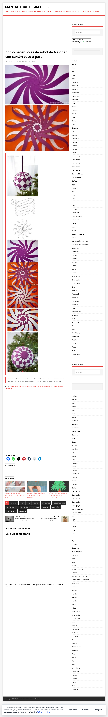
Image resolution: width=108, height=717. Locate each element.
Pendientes (75, 301)
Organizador (76, 280)
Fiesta (74, 192)
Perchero (75, 305)
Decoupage (76, 170)
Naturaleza (75, 252)
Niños (74, 269)
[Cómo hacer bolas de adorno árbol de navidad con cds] (15, 486)
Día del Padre (76, 177)
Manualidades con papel (80, 241)
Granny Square (77, 216)
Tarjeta (74, 340)
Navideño (55, 507)
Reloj (73, 319)
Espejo (74, 184)
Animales (75, 82)
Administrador (22, 62)
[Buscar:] (87, 32)
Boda (74, 103)
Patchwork (75, 294)
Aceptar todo (72, 710)
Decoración (76, 156)
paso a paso (11, 511)
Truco (74, 347)
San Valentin (76, 333)
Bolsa (74, 107)
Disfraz (74, 181)
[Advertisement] (37, 34)
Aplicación (75, 93)
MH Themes (36, 699)
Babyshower (76, 96)
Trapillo (74, 343)
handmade (46, 503)
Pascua (74, 290)
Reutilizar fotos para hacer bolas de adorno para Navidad (36, 495)
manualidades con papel (30, 507)
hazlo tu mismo (59, 503)
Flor (73, 199)
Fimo (73, 195)
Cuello (74, 153)
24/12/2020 (11, 62)
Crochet (74, 146)
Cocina (74, 121)
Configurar (98, 710)
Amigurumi (75, 64)
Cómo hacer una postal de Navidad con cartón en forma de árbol (58, 495)
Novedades (76, 276)
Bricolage (75, 114)
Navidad (33, 62)
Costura (74, 142)
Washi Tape (76, 354)
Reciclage (75, 315)
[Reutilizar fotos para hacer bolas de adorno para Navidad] (37, 486)
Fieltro (74, 188)
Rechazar (85, 710)
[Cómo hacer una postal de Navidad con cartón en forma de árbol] (59, 486)
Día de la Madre (77, 174)
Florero (74, 209)
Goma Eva (75, 213)
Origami (74, 287)
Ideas (74, 227)
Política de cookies (43, 712)
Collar (74, 131)
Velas (73, 351)
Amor (74, 68)
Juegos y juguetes (78, 234)
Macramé (75, 237)
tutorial (22, 511)
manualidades (12, 507)
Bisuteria (75, 100)
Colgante (75, 128)
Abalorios (75, 61)
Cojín (73, 124)
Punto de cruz (76, 312)
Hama (74, 223)
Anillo (74, 79)
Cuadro (74, 149)
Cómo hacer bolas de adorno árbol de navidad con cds (15, 495)
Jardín (74, 230)
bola (22, 503)
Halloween (75, 220)
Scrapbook (75, 336)
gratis (36, 503)
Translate (88, 42)
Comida (74, 135)
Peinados (75, 298)
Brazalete (75, 110)
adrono (14, 503)
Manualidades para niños (80, 245)
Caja (73, 117)
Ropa (73, 326)
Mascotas (75, 248)
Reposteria (75, 322)
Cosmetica (75, 139)
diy (29, 503)
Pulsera (74, 308)
